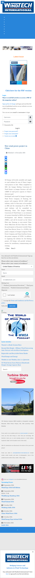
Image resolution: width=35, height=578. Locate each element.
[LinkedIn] (18, 164)
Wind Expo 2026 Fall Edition (10, 487)
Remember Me (8, 125)
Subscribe (4, 306)
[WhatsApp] (18, 168)
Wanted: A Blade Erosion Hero (11, 345)
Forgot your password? (11, 131)
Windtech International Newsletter (13, 285)
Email (3, 276)
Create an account (9, 136)
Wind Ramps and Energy (9, 356)
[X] (18, 166)
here (7, 574)
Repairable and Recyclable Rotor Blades (14, 353)
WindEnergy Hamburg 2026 (10, 496)
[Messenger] (18, 173)
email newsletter (24, 433)
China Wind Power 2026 (9, 513)
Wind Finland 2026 (7, 502)
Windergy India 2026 (8, 507)
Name (3, 269)
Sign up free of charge (8, 104)
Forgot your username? (11, 134)
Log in (17, 128)
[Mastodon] (18, 171)
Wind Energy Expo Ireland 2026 (11, 519)
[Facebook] (18, 157)
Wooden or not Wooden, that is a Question (15, 360)
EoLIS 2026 (5, 525)
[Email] (18, 162)
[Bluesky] (18, 159)
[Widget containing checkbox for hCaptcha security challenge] (16, 295)
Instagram (11, 479)
